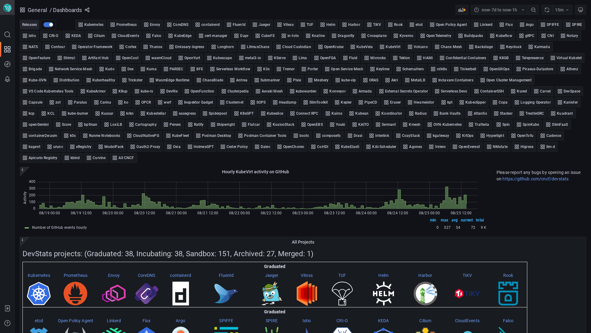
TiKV (467, 275)
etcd (39, 320)
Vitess (307, 275)
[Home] (7, 7)
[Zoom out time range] (533, 10)
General (37, 10)
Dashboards (67, 10)
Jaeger (272, 275)
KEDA (383, 320)
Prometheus (76, 275)
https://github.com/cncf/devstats (535, 178)
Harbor (425, 275)
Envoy (114, 275)
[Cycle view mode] (580, 10)
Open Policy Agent (76, 320)
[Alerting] (7, 79)
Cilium (425, 320)
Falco (508, 320)
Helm (383, 275)
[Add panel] (462, 10)
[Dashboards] (7, 49)
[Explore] (7, 64)
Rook (508, 275)
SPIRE (272, 320)
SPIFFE (226, 320)
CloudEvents (467, 320)
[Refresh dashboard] (546, 10)
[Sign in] (7, 308)
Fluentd (226, 275)
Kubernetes (39, 275)
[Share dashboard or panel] (87, 10)
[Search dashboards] (7, 34)
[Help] (7, 323)
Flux (147, 320)
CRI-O (342, 320)
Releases (29, 25)
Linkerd (114, 320)
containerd (180, 275)
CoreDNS (146, 275)
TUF (342, 275)
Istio (307, 320)
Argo (180, 320)
